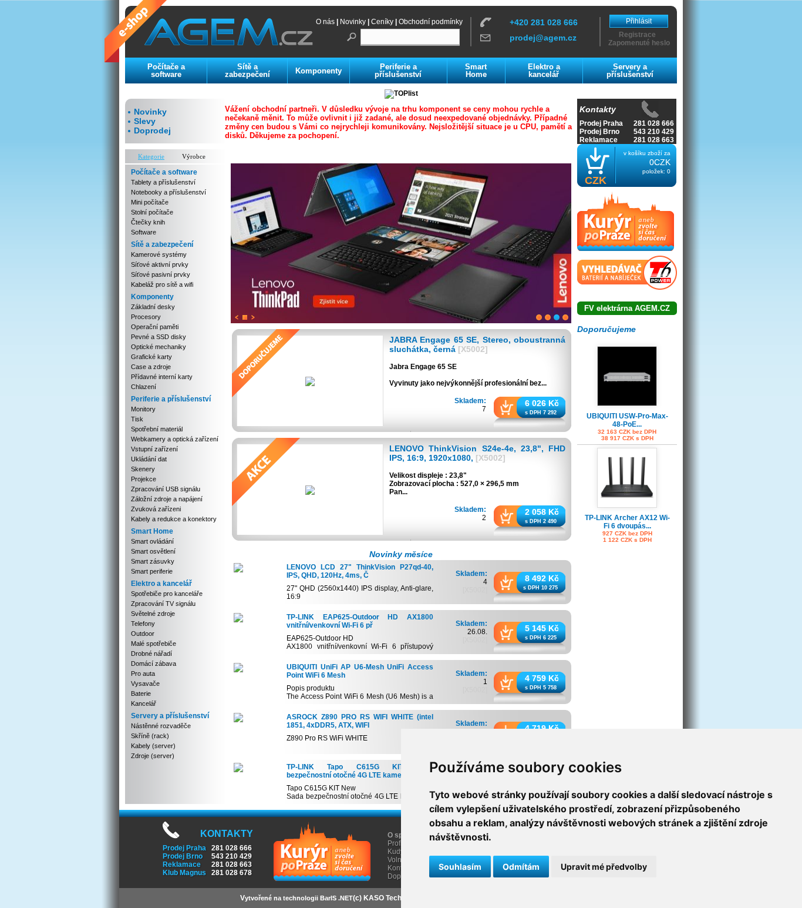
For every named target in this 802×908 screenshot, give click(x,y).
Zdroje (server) (152, 755)
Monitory (143, 409)
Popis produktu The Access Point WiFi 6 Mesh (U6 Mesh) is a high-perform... (360, 696)
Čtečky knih (148, 222)
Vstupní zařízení (154, 449)
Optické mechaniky (158, 346)
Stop (244, 317)
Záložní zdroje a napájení (167, 498)
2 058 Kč (542, 511)
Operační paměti (154, 326)
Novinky (353, 22)
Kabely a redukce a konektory (174, 518)
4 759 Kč (542, 678)
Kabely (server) (153, 745)
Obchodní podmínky (431, 22)
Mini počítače (150, 202)
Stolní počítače (152, 212)
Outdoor (142, 633)
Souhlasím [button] (460, 867)
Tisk (137, 419)
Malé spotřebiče (153, 643)
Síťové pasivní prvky (160, 274)
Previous (237, 317)
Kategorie (151, 156)
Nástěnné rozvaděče (161, 725)
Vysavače (145, 683)
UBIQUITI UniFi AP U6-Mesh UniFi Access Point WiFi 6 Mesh (360, 671)
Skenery (143, 469)
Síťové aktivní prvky (159, 264)
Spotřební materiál (157, 429)
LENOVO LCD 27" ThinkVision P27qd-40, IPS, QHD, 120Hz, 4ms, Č (360, 571)
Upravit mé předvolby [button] (604, 867)
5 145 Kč (542, 628)
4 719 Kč (542, 727)
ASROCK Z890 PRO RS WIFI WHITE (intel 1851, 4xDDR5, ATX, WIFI (360, 721)
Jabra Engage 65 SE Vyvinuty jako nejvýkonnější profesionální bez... (468, 374)
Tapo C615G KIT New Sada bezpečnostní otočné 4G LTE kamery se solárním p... (360, 796)
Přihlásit (639, 21)
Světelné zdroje (153, 613)
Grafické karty (151, 356)
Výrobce (193, 156)
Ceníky (382, 22)
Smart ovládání (152, 541)
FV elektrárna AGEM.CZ (627, 308)
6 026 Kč (542, 402)
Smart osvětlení (153, 551)
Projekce (143, 479)
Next (253, 317)
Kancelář (143, 703)
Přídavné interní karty (162, 376)
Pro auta (143, 673)
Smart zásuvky (152, 561)
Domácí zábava (153, 663)
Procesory (146, 316)
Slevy (145, 121)
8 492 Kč (542, 578)
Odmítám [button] (521, 867)
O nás (325, 22)
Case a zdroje (151, 366)
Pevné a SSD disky (158, 336)
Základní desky (153, 306)
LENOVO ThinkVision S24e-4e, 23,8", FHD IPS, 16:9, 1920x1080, (477, 453)
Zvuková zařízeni (156, 508)
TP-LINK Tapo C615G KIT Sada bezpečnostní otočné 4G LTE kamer (360, 771)
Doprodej (152, 130)
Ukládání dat (149, 459)
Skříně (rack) (150, 735)
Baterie (141, 693)
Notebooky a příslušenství (168, 192)
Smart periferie (152, 571)
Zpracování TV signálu (163, 603)
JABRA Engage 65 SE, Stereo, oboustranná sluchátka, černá (477, 344)
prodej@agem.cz (543, 37)
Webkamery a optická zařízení (174, 439)
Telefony (143, 623)
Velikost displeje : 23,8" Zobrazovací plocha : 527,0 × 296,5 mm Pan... (454, 483)
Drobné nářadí (151, 653)
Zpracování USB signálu (165, 488)
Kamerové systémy (159, 254)
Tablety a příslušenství (163, 182)
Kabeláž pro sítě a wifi (162, 284)
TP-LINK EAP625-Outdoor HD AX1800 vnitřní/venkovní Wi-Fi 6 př (360, 621)
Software (143, 232)
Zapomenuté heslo (639, 43)
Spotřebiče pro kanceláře (167, 593)
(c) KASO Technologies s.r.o (399, 898)
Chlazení (143, 386)
